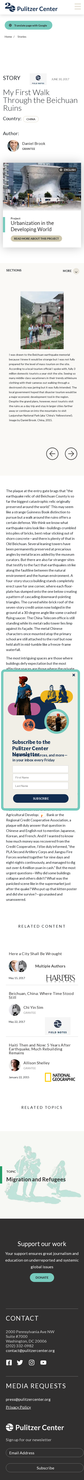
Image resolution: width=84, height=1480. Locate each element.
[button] (40, 748)
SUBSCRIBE (41, 798)
